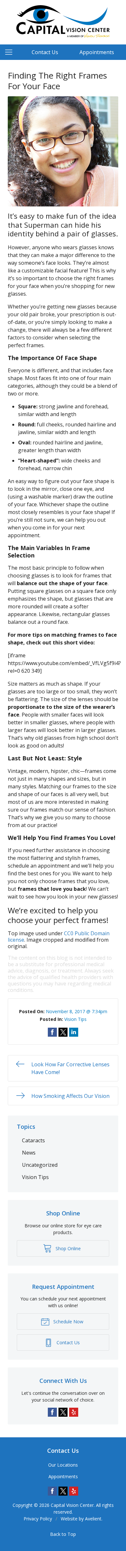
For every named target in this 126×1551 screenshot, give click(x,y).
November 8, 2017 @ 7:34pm (76, 1011)
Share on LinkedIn (73, 1032)
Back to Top (63, 1534)
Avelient (93, 1519)
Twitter (63, 1412)
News (29, 1152)
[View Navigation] (11, 52)
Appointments (96, 52)
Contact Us (45, 52)
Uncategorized (40, 1164)
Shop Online (67, 1248)
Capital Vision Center (72, 1505)
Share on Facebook (52, 1032)
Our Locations (63, 1465)
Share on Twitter (63, 1032)
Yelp (73, 1412)
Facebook (52, 1412)
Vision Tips (75, 1019)
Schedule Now (67, 1321)
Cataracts (33, 1140)
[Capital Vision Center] (63, 21)
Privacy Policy (38, 1519)
